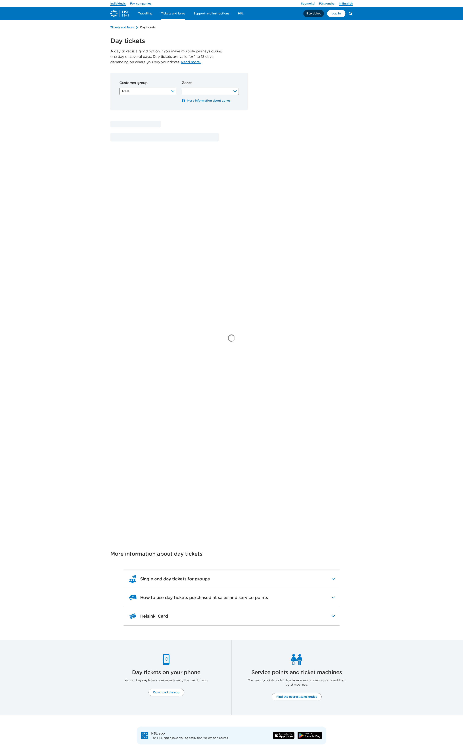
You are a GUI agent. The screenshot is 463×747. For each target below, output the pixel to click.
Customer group (133, 83)
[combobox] (147, 91)
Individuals (118, 3)
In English (346, 3)
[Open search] (350, 13)
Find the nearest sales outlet (296, 696)
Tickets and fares (122, 27)
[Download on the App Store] (284, 735)
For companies (140, 3)
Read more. (191, 62)
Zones (187, 83)
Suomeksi (308, 3)
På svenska (326, 3)
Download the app (166, 692)
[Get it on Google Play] (310, 735)
